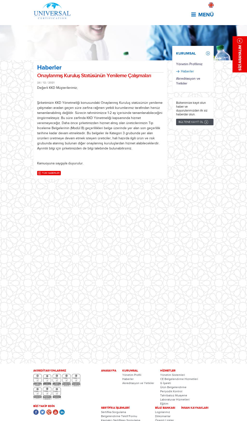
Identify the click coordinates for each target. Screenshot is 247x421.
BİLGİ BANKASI (165, 407)
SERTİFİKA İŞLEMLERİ (115, 407)
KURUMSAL (186, 53)
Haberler (187, 71)
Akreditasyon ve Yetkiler (188, 81)
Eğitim (164, 403)
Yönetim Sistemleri (172, 375)
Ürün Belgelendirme (173, 387)
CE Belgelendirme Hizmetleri (179, 379)
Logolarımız (162, 412)
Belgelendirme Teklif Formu (119, 416)
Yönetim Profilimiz (189, 64)
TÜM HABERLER (51, 173)
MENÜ (206, 15)
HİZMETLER (168, 370)
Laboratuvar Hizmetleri (175, 399)
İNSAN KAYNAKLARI (194, 407)
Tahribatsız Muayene (173, 395)
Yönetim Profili (131, 375)
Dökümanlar (163, 416)
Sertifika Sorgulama (113, 412)
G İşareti (165, 383)
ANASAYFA (108, 370)
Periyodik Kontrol (171, 391)
